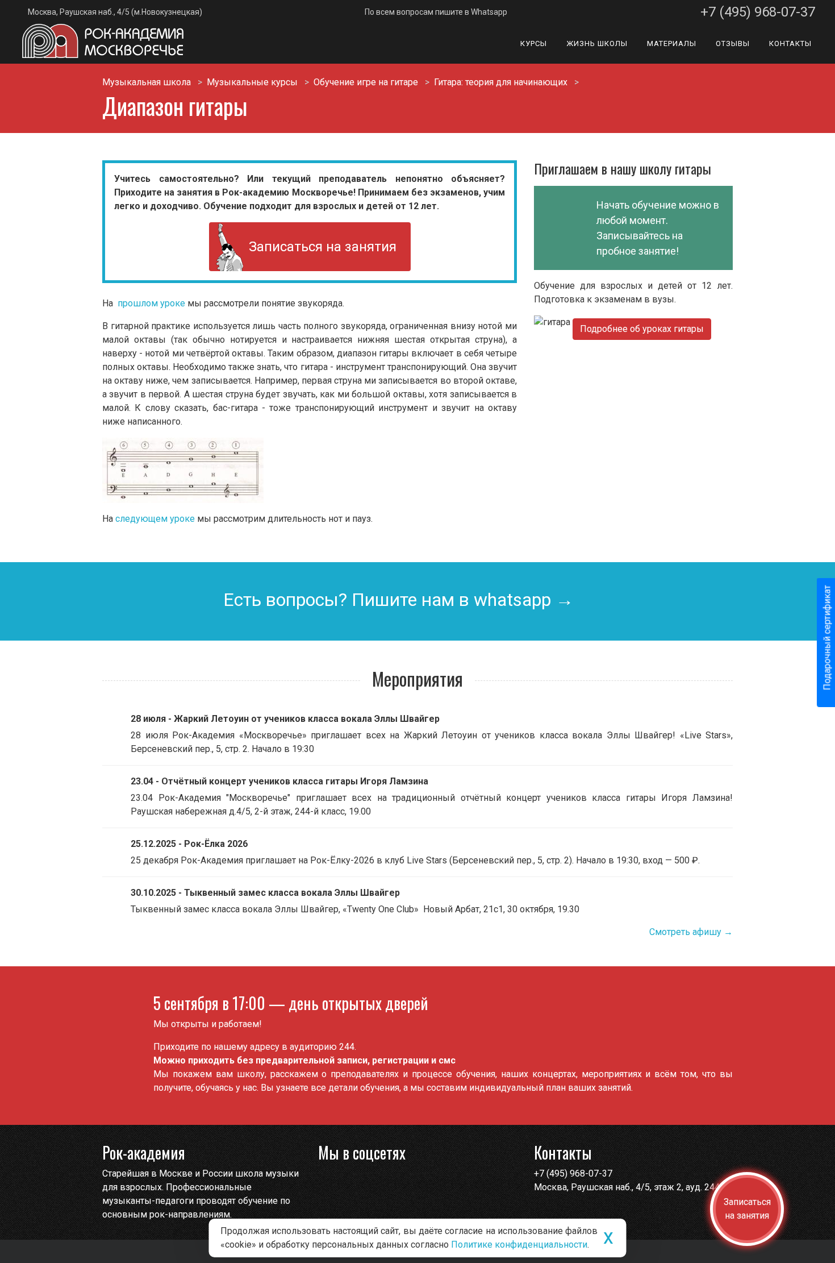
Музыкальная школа (146, 82)
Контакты (790, 43)
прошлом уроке (152, 303)
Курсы (533, 43)
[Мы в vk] (350, 1183)
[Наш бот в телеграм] (372, 1183)
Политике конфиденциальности (519, 1244)
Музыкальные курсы (252, 82)
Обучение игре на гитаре (366, 82)
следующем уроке (156, 518)
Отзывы (733, 43)
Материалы (671, 43)
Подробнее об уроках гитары (642, 328)
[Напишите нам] (328, 1183)
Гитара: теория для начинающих (500, 82)
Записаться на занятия (322, 247)
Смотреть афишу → (691, 932)
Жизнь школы (597, 43)
